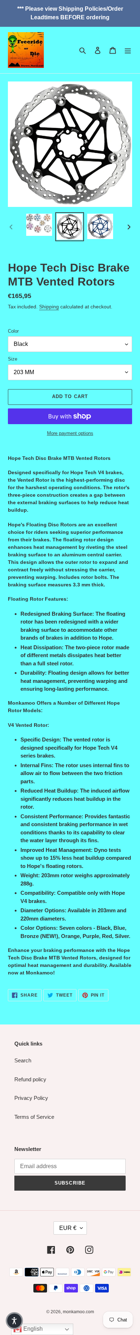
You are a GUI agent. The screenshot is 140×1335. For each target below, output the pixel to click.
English (32, 1329)
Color (13, 331)
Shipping (49, 306)
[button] (14, 1320)
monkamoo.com (78, 1311)
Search (22, 1060)
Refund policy (30, 1079)
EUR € (67, 1228)
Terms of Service (34, 1117)
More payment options (70, 433)
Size (12, 359)
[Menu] (127, 50)
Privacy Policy (31, 1098)
